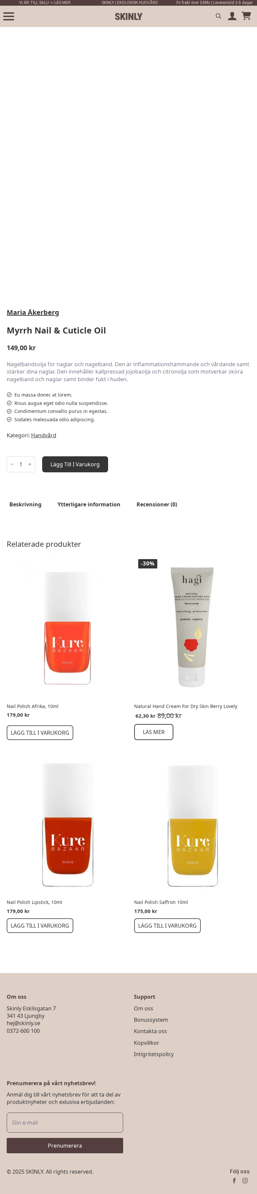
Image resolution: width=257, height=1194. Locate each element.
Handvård (43, 435)
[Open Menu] (8, 16)
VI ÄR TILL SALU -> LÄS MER (45, 2)
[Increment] (29, 464)
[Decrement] (12, 464)
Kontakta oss (150, 1031)
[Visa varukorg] (246, 16)
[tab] (25, 504)
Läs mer (154, 732)
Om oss (143, 1008)
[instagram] (245, 1180)
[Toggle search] (218, 16)
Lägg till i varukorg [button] (40, 732)
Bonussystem (151, 1019)
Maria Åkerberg (33, 312)
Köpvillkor (146, 1042)
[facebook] (234, 1180)
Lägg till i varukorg (75, 464)
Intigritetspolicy (154, 1054)
